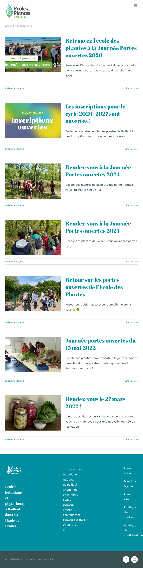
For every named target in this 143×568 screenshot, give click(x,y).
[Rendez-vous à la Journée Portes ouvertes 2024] (33, 181)
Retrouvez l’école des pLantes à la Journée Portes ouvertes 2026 (101, 48)
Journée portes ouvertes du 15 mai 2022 (100, 344)
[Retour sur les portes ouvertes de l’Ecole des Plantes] (33, 293)
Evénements (30, 62)
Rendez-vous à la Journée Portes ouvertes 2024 (98, 170)
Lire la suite (131, 88)
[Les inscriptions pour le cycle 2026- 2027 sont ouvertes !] (33, 120)
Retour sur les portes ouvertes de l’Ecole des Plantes (94, 287)
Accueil (9, 25)
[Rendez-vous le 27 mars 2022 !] (33, 413)
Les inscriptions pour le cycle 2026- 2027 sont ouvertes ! (95, 114)
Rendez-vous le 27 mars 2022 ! (95, 402)
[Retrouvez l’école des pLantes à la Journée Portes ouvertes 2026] (33, 54)
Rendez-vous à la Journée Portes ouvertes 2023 (98, 227)
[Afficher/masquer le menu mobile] (136, 6)
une (41, 62)
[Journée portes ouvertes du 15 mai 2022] (33, 354)
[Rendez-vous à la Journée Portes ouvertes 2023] (33, 237)
